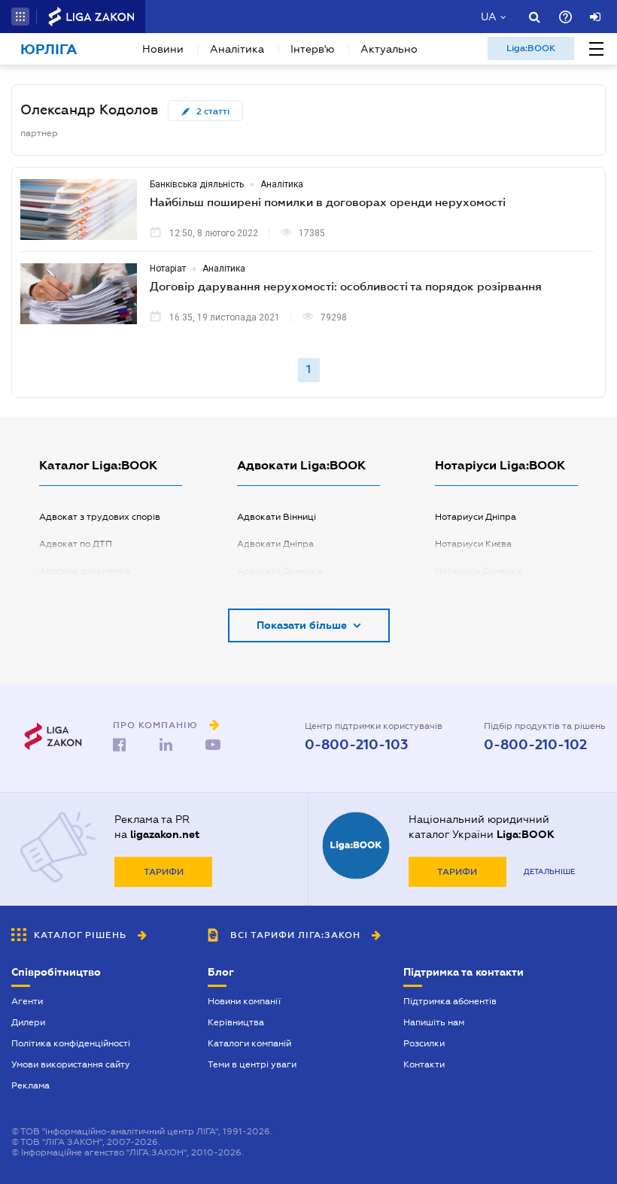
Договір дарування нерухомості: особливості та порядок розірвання (346, 286)
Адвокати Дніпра (275, 544)
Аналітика (237, 49)
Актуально (389, 49)
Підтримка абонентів (450, 1001)
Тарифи (164, 872)
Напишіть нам (433, 1022)
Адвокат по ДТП (75, 544)
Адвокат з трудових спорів (99, 517)
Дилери (28, 1022)
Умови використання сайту (70, 1064)
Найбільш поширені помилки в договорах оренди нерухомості (328, 201)
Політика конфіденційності (70, 1043)
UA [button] (489, 17)
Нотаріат (168, 268)
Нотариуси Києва (473, 544)
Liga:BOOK (530, 48)
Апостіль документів (85, 571)
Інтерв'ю (312, 49)
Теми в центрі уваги (252, 1064)
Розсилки (424, 1043)
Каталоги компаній (249, 1043)
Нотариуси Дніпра (475, 517)
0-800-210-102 (535, 744)
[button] (20, 17)
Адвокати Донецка (279, 571)
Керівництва (236, 1022)
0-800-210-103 (356, 744)
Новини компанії (244, 1001)
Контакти (424, 1064)
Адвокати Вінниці (276, 517)
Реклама (30, 1085)
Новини (163, 49)
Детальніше (549, 871)
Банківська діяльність (197, 184)
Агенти (27, 1001)
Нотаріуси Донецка (478, 571)
